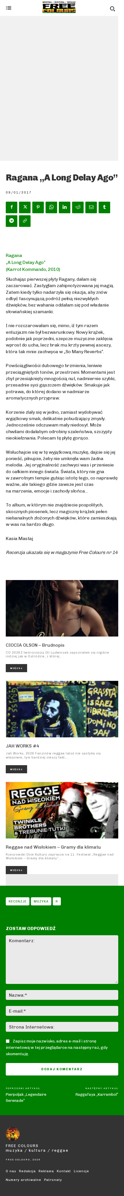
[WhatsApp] (51, 207)
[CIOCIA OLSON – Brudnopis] (62, 608)
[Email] (91, 207)
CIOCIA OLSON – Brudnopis (35, 645)
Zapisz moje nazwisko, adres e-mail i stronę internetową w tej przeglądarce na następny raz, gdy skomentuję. (57, 1047)
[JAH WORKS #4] (62, 709)
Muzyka (41, 901)
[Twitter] (25, 207)
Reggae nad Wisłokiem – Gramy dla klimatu (53, 847)
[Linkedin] (64, 207)
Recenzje (18, 901)
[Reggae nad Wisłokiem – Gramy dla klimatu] (62, 810)
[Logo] (59, 7)
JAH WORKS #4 (22, 746)
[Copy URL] (25, 221)
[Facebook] (11, 207)
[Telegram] (11, 221)
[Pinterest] (38, 207)
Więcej (16, 668)
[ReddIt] (78, 207)
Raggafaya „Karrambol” (97, 1094)
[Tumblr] (104, 207)
